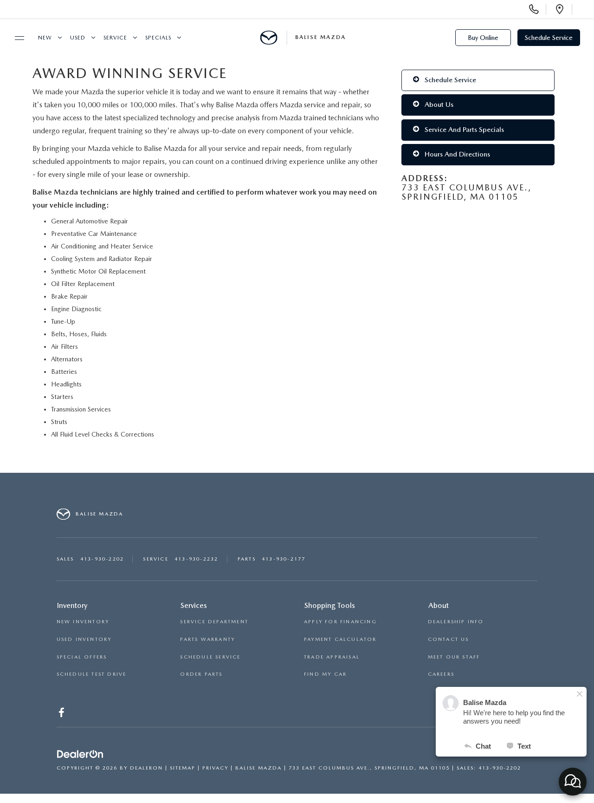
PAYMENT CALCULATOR (340, 639)
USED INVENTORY (84, 639)
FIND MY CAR (325, 674)
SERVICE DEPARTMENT (214, 622)
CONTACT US (448, 639)
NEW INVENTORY (83, 622)
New (45, 37)
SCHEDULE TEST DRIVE (92, 674)
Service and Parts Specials (463, 129)
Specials (158, 37)
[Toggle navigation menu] (15, 38)
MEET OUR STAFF (454, 657)
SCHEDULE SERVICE (210, 657)
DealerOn (146, 768)
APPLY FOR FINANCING (340, 622)
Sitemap (182, 768)
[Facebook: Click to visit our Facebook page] (62, 715)
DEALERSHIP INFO (456, 622)
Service (115, 37)
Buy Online (483, 37)
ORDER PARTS (201, 674)
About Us (438, 104)
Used (77, 37)
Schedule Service (549, 37)
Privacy (215, 768)
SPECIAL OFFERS (82, 657)
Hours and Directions (456, 154)
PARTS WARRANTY (207, 639)
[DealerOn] (80, 754)
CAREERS (441, 674)
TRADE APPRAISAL (332, 657)
